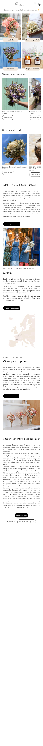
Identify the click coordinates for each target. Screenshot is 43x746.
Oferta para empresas (11, 396)
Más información (21, 515)
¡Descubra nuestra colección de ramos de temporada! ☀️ (21, 10)
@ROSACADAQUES (26, 521)
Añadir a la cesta (8, 117)
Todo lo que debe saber (12, 224)
